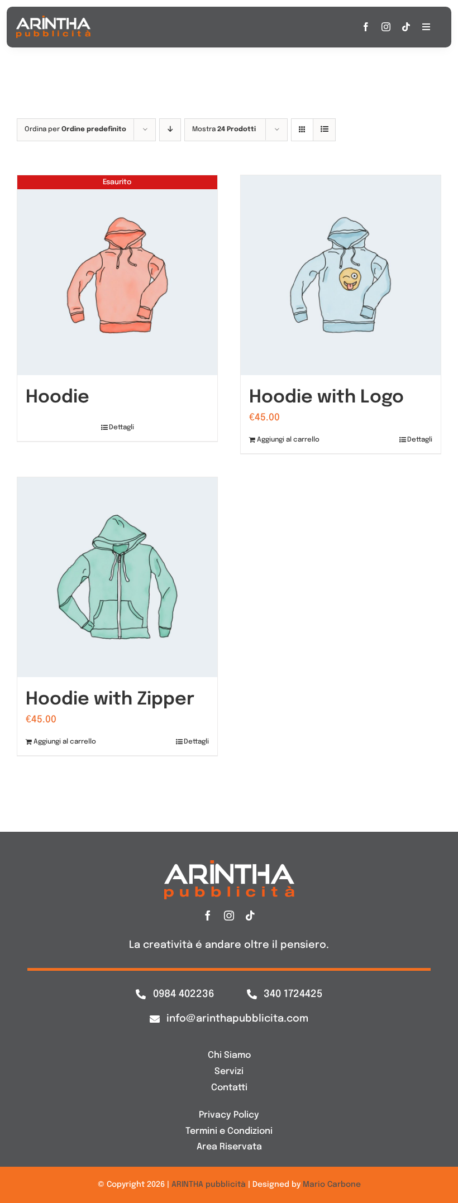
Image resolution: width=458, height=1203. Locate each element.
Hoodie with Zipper (110, 700)
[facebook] (365, 26)
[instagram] (385, 26)
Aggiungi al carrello (288, 440)
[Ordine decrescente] (170, 129)
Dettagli (121, 427)
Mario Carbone (332, 1184)
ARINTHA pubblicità (208, 1184)
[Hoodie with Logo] (341, 275)
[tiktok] (406, 26)
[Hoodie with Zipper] (117, 577)
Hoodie (57, 398)
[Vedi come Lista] (324, 130)
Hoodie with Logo (326, 398)
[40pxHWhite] (53, 20)
